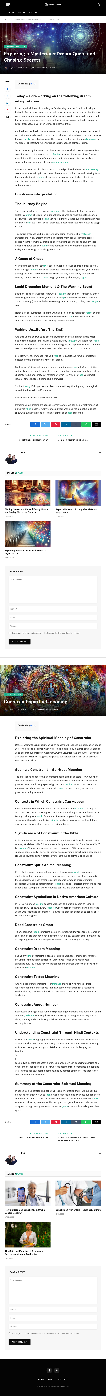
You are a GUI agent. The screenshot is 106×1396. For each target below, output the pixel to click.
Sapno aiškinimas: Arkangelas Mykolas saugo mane (76, 511)
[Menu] (8, 4)
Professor (85, 234)
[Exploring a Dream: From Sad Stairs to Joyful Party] (28, 534)
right (83, 277)
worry (27, 386)
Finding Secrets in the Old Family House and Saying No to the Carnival (26, 511)
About (21, 12)
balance (30, 967)
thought (62, 293)
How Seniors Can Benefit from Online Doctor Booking (25, 1211)
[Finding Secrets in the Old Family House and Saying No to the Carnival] (28, 493)
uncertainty (92, 169)
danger (94, 301)
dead (36, 931)
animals (54, 820)
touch (45, 277)
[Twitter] (7, 96)
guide (65, 1106)
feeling (56, 154)
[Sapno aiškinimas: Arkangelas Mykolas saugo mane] (78, 493)
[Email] (7, 117)
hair (71, 316)
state (41, 177)
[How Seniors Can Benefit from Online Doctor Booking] (28, 1193)
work (40, 816)
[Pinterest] (7, 110)
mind (96, 340)
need (61, 788)
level (45, 265)
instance (56, 983)
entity (27, 139)
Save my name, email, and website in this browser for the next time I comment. (46, 633)
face (80, 374)
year (56, 355)
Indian (30, 1039)
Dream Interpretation (15, 46)
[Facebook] (7, 89)
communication (60, 162)
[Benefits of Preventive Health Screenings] (78, 1193)
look (48, 1094)
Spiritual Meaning (13, 694)
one (75, 367)
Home (11, 12)
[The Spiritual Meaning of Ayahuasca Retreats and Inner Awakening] (28, 1235)
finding (35, 269)
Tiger (57, 883)
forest (89, 312)
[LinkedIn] (7, 103)
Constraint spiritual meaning (33, 440)
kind (44, 245)
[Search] (98, 4)
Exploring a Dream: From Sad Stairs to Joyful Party (25, 552)
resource (51, 907)
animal (75, 872)
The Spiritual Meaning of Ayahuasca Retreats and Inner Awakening (24, 1252)
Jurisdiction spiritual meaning (33, 1137)
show (32, 84)
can (29, 222)
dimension (90, 139)
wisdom (69, 784)
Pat (13, 68)
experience (55, 211)
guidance (29, 1015)
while (28, 409)
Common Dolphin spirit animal (73, 440)
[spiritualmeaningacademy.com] (53, 4)
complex (78, 808)
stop (70, 412)
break (95, 1098)
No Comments (39, 68)
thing (46, 218)
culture (39, 904)
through (72, 340)
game (29, 215)
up (63, 297)
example (23, 848)
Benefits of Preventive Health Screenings (78, 1210)
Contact (34, 12)
